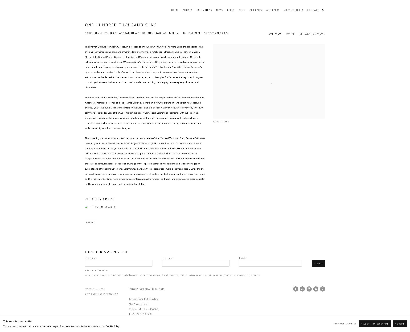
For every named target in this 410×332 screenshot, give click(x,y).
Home (175, 10)
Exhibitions (204, 10)
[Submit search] (323, 10)
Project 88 (98, 10)
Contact (313, 10)
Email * (243, 258)
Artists (188, 10)
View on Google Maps (322, 289)
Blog (242, 10)
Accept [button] (399, 324)
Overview (275, 34)
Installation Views (312, 34)
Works (290, 34)
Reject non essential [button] (375, 324)
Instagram (309, 289)
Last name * (168, 258)
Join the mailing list (315, 289)
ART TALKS (272, 10)
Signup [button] (318, 264)
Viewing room (293, 10)
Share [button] (91, 222)
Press (231, 10)
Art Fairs (256, 10)
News (219, 10)
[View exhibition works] (269, 46)
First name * (91, 258)
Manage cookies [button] (95, 289)
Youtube (302, 289)
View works (221, 121)
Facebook (295, 289)
